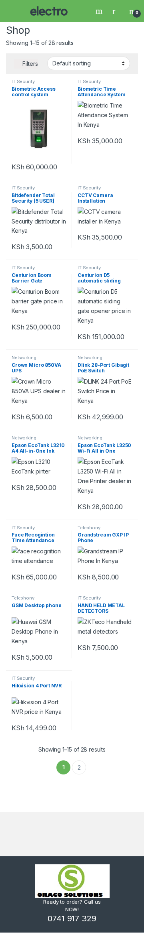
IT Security (23, 81)
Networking (24, 357)
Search (100, 10)
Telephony (89, 527)
